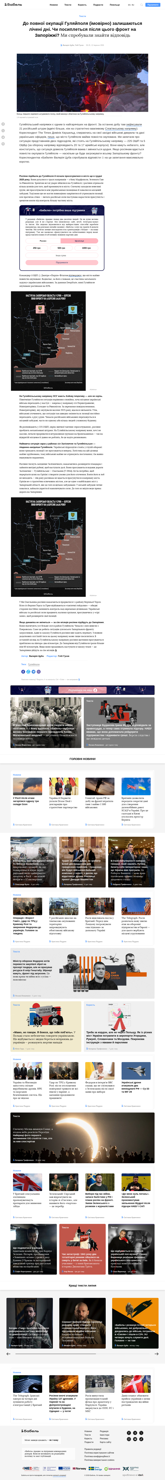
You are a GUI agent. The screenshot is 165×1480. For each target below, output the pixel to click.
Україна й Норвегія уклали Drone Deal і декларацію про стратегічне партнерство (63, 803)
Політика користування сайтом (99, 1453)
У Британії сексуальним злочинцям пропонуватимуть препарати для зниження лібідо (27, 1200)
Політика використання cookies (99, 1460)
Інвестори (104, 1435)
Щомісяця (79, 241)
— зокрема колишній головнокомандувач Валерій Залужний (82, 1331)
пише (51, 136)
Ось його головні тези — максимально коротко (29, 1333)
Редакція (104, 1431)
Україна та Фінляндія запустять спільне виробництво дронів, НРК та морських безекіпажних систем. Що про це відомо (27, 1090)
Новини (54, 5)
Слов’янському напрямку (121, 128)
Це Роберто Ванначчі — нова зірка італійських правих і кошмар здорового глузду (129, 870)
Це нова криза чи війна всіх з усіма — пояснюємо (32, 970)
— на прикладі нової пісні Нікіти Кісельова (129, 1259)
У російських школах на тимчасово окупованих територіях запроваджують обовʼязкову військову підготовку (62, 926)
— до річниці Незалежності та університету (45, 732)
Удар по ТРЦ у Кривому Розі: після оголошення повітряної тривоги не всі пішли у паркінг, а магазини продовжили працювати (63, 1090)
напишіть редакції (59, 1475)
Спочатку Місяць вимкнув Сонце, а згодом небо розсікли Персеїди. (33, 1135)
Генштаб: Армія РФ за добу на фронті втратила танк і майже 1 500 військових (99, 803)
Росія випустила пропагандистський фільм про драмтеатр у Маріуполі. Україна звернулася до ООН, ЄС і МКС (99, 1403)
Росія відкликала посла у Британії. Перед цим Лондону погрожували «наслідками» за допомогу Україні (99, 924)
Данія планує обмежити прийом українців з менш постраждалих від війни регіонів (136, 1400)
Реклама (104, 1438)
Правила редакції (92, 1449)
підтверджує (75, 275)
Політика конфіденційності (97, 1456)
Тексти (67, 5)
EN (129, 5)
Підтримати (152, 5)
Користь (82, 5)
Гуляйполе (34, 664)
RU (133, 5)
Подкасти (98, 5)
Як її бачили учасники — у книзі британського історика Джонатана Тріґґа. (82, 1260)
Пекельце (115, 5)
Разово (43, 241)
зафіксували (134, 124)
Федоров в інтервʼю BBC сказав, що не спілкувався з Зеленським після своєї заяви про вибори (99, 1087)
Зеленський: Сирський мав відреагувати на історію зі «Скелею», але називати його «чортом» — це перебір (63, 1200)
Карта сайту (105, 1442)
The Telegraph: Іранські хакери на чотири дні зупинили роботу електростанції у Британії (27, 1400)
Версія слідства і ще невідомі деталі (119, 732)
